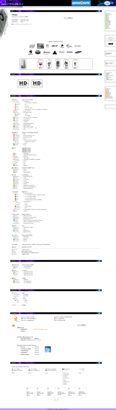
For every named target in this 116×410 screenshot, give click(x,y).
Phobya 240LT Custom (28, 126)
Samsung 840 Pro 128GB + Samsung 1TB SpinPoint (36, 244)
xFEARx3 (65, 384)
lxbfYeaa (108, 74)
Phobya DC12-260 (27, 215)
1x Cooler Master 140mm (30, 196)
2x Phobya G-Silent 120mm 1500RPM (33, 199)
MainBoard (109, 92)
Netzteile (108, 95)
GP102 (25, 170)
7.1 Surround (26, 179)
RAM (108, 91)
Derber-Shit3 (108, 77)
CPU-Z (108, 26)
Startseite (108, 13)
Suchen (108, 15)
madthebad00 (66, 374)
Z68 (24, 134)
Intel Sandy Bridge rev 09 (29, 135)
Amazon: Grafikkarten (64, 409)
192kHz (25, 183)
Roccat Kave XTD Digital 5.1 (30, 186)
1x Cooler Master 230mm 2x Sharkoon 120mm (35, 194)
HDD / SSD (109, 94)
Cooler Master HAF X (28, 193)
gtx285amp (65, 375)
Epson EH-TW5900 (27, 235)
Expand (65, 380)
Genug (25, 177)
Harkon (107, 78)
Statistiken (109, 24)
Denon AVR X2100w (28, 176)
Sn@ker (107, 73)
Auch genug (26, 182)
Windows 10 (109, 96)
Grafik (108, 90)
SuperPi (108, 20)
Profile (108, 17)
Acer (23, 225)
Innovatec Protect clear (28, 223)
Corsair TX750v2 (27, 201)
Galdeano (65, 376)
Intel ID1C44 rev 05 (28, 137)
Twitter (108, 18)
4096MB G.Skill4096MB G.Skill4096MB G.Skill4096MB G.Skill (26, 150)
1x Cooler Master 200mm (30, 198)
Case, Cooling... (110, 98)
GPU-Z (108, 27)
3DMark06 (109, 21)
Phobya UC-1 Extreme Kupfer (30, 217)
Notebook (108, 93)
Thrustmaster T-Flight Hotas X (30, 252)
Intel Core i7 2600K (27, 99)
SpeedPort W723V (27, 247)
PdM (107, 19)
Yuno (107, 76)
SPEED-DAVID (66, 381)
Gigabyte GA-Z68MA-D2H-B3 (30, 132)
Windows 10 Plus (110, 97)
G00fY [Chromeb (109, 79)
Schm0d (65, 383)
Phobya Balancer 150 (28, 218)
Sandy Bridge (26, 101)
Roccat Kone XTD (26, 251)
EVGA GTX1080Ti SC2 (28, 167)
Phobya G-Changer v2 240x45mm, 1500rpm (33, 220)
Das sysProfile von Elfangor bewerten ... (23, 24)
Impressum (109, 28)
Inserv (64, 379)
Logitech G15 (25, 249)
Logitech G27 (25, 254)
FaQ (107, 16)
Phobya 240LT (26, 214)
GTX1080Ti (25, 174)
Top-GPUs (109, 23)
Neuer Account (109, 14)
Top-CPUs (108, 22)
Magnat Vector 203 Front (29, 185)
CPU (108, 89)
